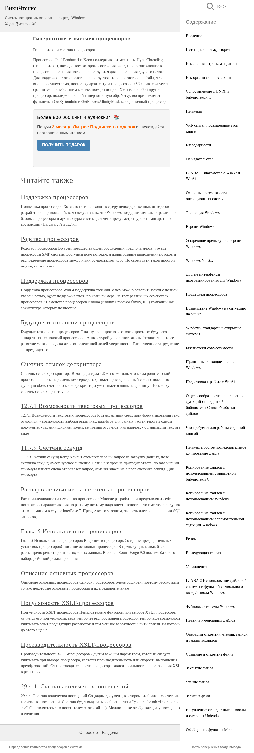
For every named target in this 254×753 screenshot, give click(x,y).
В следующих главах (203, 552)
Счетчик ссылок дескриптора (61, 364)
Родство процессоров (50, 239)
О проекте (88, 732)
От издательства (199, 158)
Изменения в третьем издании (211, 63)
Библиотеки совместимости (209, 347)
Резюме (192, 538)
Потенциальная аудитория (208, 49)
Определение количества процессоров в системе (46, 747)
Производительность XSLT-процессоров (76, 644)
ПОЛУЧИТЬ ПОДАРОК (63, 145)
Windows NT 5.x (199, 260)
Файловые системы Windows (210, 606)
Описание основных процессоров (67, 573)
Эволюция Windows (203, 212)
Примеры (194, 111)
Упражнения (196, 566)
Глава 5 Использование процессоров (71, 531)
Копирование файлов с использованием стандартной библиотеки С (211, 473)
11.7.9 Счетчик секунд (52, 447)
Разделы (110, 732)
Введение (194, 35)
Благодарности (198, 144)
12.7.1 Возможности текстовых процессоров (82, 406)
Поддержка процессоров (206, 294)
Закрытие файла (199, 667)
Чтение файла (198, 681)
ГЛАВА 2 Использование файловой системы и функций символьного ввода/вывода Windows (216, 586)
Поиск (216, 6)
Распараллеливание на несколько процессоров (85, 489)
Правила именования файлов (210, 620)
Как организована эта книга (209, 77)
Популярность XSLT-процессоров (67, 603)
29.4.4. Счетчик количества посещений (75, 686)
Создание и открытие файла (209, 654)
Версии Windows (200, 226)
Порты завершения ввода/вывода (216, 747)
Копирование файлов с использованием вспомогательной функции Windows (215, 518)
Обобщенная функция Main (209, 729)
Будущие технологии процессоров (68, 322)
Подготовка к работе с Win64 (210, 381)
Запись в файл (198, 695)
